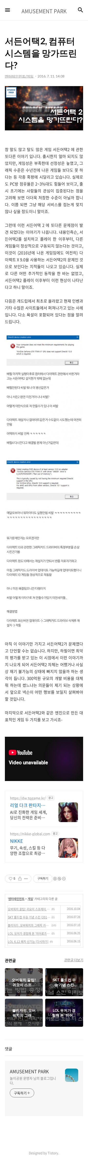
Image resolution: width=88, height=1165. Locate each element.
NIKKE (16, 841)
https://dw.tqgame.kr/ (28, 798)
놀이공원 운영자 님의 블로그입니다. (33, 1080)
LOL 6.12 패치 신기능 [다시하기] (28, 941)
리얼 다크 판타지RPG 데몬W (25, 805)
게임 (30, 899)
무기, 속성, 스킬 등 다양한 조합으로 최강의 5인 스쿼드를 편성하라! (29, 850)
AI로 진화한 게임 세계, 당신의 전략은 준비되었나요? (29, 814)
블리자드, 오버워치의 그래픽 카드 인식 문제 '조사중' (29, 925)
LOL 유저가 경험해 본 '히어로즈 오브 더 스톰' (29, 933)
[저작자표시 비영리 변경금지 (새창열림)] (59, 879)
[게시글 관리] (26, 878)
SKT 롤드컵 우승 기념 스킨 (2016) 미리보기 (29, 917)
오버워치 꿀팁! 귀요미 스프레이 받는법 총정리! (29, 909)
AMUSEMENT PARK (29, 1071)
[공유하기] (20, 878)
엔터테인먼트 (16, 899)
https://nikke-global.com (30, 834)
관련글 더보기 (73, 959)
